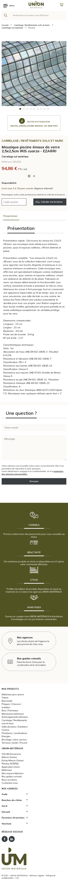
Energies (6, 736)
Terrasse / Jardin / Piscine (14, 742)
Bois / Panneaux (10, 710)
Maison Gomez (9, 757)
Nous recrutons (9, 779)
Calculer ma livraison (52, 201)
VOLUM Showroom (11, 754)
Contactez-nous (10, 783)
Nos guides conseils (12, 776)
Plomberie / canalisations (14, 733)
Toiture (5, 697)
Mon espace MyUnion (13, 773)
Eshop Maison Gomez (13, 760)
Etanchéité (7, 701)
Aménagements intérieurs (15, 717)
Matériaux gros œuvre (13, 694)
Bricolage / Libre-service (14, 739)
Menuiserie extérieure (13, 713)
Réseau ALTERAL (10, 763)
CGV (17, 878)
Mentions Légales (37, 875)
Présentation (10, 216)
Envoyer (34, 481)
